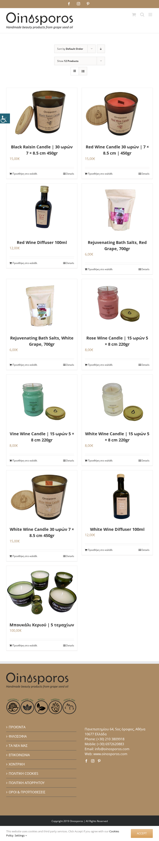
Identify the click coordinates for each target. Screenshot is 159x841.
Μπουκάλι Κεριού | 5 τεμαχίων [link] (42, 625)
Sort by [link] (70, 49)
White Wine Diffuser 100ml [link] (117, 529)
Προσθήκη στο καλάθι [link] (24, 173)
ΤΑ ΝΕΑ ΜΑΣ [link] (18, 745)
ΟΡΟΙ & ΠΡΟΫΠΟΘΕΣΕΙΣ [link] (27, 792)
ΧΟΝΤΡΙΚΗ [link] (17, 764)
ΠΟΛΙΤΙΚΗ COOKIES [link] (23, 773)
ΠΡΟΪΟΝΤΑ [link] (17, 727)
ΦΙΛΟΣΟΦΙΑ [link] (18, 736)
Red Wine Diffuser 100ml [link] (42, 242)
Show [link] (67, 61)
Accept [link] (142, 833)
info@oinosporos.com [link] (112, 749)
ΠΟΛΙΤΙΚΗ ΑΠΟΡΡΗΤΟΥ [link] (27, 783)
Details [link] (70, 173)
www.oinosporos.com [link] (110, 754)
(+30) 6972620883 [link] (110, 744)
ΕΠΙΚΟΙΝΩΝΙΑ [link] (19, 755)
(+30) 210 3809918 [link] (110, 739)
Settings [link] (20, 835)
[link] (5, 118)
